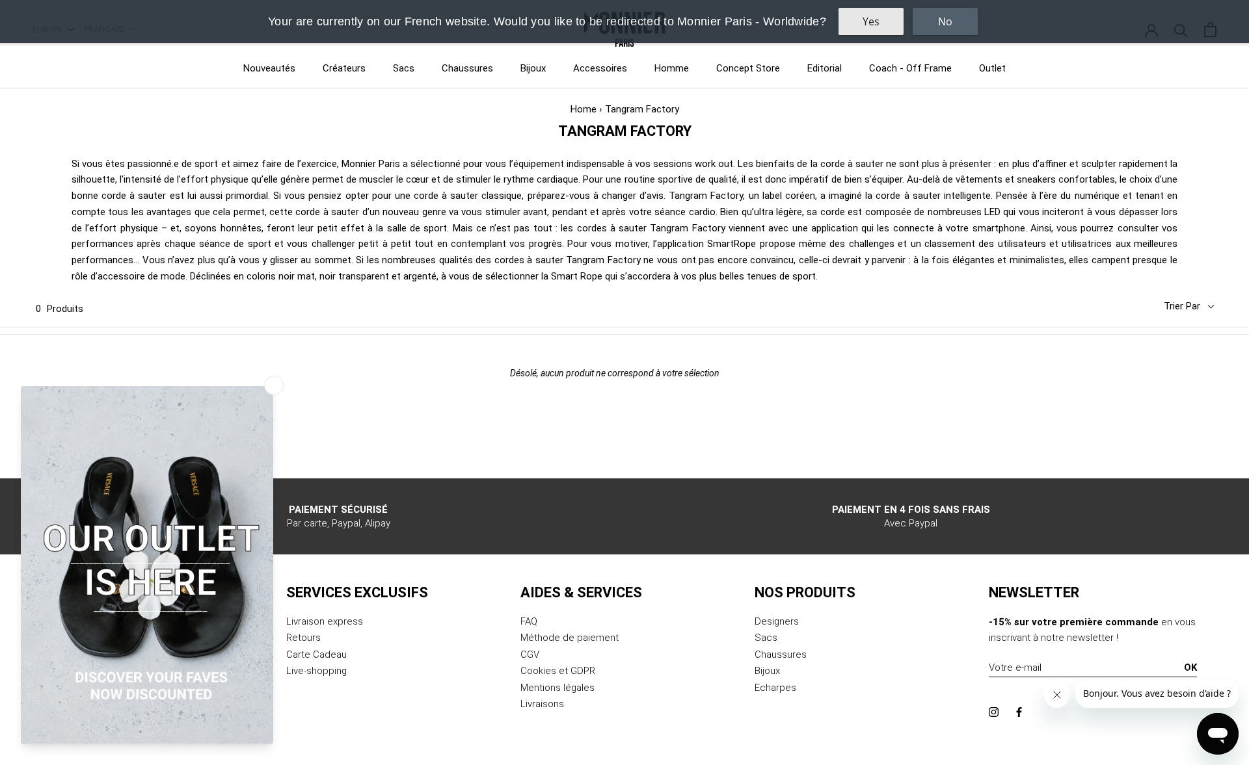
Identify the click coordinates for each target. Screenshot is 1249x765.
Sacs (403, 68)
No (945, 21)
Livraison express (324, 621)
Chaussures (467, 68)
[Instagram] (994, 711)
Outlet (992, 68)
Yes (871, 21)
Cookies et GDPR (557, 671)
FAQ (528, 621)
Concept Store (748, 68)
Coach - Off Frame (910, 68)
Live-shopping (316, 671)
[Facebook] (1019, 711)
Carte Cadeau (316, 654)
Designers (777, 621)
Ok (1190, 667)
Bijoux (533, 68)
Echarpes (775, 688)
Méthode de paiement (569, 637)
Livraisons (542, 704)
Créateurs (344, 68)
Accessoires (600, 68)
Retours (303, 637)
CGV (529, 654)
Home (584, 109)
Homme (671, 68)
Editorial (824, 68)
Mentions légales (557, 688)
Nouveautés (269, 68)
